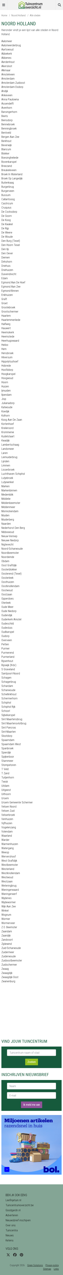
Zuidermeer (7, 952)
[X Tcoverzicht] (8, 1255)
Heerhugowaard (10, 340)
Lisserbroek (8, 469)
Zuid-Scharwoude (11, 948)
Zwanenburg (8, 981)
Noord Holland (18, 15)
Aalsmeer (6, 41)
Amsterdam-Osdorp (12, 87)
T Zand (5, 773)
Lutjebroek (7, 478)
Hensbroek (7, 353)
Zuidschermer (9, 964)
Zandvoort (7, 939)
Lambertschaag (10, 444)
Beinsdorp (7, 120)
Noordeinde (7, 557)
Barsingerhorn (9, 112)
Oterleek (6, 602)
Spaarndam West (11, 744)
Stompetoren (8, 765)
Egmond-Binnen (10, 290)
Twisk (4, 781)
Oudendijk (6, 615)
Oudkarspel (7, 632)
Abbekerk (6, 53)
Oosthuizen (7, 582)
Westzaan (7, 881)
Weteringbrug (8, 885)
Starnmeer (7, 760)
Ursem (5, 798)
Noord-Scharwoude (12, 548)
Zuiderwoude (8, 956)
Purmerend (7, 652)
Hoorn (4, 382)
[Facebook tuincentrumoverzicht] (15, 1255)
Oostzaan (6, 594)
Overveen (6, 640)
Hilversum (6, 357)
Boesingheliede (9, 157)
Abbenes (6, 57)
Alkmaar (5, 70)
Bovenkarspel (8, 161)
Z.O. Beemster (9, 927)
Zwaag (5, 968)
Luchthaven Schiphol (13, 473)
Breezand (6, 166)
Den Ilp (5, 249)
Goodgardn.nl (13, 1210)
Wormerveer (8, 923)
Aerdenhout (8, 62)
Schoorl (5, 711)
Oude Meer (7, 607)
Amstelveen (8, 74)
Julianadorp (8, 403)
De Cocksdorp (9, 211)
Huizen (5, 386)
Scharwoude (8, 690)
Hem (3, 349)
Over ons (11, 1225)
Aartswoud (7, 49)
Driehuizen (7, 270)
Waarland (6, 835)
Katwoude (6, 407)
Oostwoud (7, 590)
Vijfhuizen (6, 823)
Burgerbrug (7, 186)
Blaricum (6, 149)
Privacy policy (52, 1265)
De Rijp (5, 228)
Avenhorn (6, 107)
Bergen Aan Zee (10, 136)
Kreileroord (7, 428)
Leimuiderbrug (9, 457)
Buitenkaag (7, 182)
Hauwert (6, 328)
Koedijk (5, 411)
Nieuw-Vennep (9, 536)
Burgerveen (7, 191)
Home (4, 15)
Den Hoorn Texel (10, 245)
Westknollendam (10, 873)
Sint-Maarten (8, 731)
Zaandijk (6, 935)
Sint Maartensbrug (11, 719)
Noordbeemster (10, 552)
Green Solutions (35, 1265)
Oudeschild (7, 623)
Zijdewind (6, 944)
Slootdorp (6, 736)
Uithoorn (6, 794)
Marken (5, 486)
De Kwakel (7, 224)
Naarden (6, 523)
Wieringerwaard (10, 889)
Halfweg (5, 324)
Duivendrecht (8, 274)
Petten (5, 644)
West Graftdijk (9, 860)
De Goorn (6, 216)
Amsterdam (8, 78)
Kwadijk (5, 440)
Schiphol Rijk (8, 706)
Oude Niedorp (8, 611)
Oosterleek (7, 577)
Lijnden (5, 461)
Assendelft (7, 103)
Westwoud (7, 877)
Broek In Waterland (11, 174)
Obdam (5, 561)
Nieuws (10, 1235)
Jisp (3, 399)
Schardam (7, 686)
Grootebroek (8, 307)
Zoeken (31, 1062)
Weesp (5, 852)
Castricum (7, 203)
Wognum (6, 914)
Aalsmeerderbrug (11, 45)
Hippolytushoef (9, 361)
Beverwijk (6, 145)
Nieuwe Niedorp (10, 540)
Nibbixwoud (7, 532)
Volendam (7, 831)
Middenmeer (8, 507)
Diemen (5, 257)
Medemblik (7, 494)
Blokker (5, 153)
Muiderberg (7, 519)
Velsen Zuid (8, 810)
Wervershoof (8, 856)
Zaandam (6, 931)
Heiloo (4, 344)
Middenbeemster (10, 503)
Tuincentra (12, 1230)
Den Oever (7, 253)
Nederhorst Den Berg (13, 528)
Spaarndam (7, 740)
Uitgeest (6, 790)
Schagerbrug (8, 681)
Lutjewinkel (7, 482)
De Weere (6, 232)
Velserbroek (8, 815)
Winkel (5, 910)
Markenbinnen (9, 490)
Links (56, 1269)
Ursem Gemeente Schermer (17, 802)
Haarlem (6, 315)
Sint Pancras (8, 727)
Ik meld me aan (31, 1104)
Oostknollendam (10, 586)
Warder (5, 840)
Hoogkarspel (8, 374)
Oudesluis (6, 627)
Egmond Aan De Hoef (13, 282)
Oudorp (5, 636)
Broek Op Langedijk (12, 178)
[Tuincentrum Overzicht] (31, 4)
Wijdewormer (8, 902)
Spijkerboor (7, 756)
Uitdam (5, 785)
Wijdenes (6, 898)
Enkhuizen (7, 295)
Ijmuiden (6, 390)
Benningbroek (9, 128)
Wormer (5, 919)
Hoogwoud (7, 378)
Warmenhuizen (9, 844)
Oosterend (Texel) (11, 573)
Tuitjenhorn (7, 777)
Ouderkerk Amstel (11, 619)
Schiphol (6, 702)
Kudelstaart (7, 436)
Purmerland (7, 656)
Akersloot (6, 66)
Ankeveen (6, 95)
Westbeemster (9, 864)
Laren (4, 453)
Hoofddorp (7, 369)
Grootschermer (9, 311)
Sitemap (47, 1269)
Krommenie (7, 432)
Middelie (5, 498)
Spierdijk (6, 752)
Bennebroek (8, 124)
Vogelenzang (8, 827)
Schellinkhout (8, 694)
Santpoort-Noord (10, 673)
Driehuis (5, 265)
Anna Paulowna (10, 99)
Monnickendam (9, 511)
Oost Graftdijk (9, 565)
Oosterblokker (9, 569)
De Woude (7, 236)
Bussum (5, 195)
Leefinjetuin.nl (13, 1200)
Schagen (6, 677)
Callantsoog (8, 199)
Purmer (5, 648)
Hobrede (6, 365)
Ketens (9, 1240)
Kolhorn (5, 415)
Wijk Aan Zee (8, 906)
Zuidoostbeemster (11, 960)
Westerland (7, 869)
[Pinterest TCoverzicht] (21, 1255)
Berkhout (6, 141)
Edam (4, 278)
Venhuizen (7, 819)
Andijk (4, 91)
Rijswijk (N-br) (8, 665)
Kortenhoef (7, 424)
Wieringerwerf (9, 894)
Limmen (5, 465)
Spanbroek (7, 748)
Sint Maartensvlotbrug (13, 723)
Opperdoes (7, 598)
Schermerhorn (9, 698)
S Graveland (8, 669)
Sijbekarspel (8, 715)
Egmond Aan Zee (10, 286)
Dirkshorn (6, 261)
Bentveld (6, 132)
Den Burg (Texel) (10, 240)
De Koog (6, 220)
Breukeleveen (8, 170)
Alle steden (35, 15)
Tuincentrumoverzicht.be (20, 1205)
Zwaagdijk (6, 973)
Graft (4, 299)
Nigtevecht (7, 544)
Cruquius (6, 207)
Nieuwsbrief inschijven (18, 1220)
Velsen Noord (8, 806)
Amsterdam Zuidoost (13, 82)
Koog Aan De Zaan (11, 419)
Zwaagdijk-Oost (9, 977)
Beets (4, 116)
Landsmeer (7, 448)
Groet (4, 303)
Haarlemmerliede (10, 320)
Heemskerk (7, 332)
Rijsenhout (7, 661)
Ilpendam (6, 394)
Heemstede (7, 336)
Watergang (7, 848)
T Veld (5, 769)
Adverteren (12, 1215)
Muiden (5, 515)
